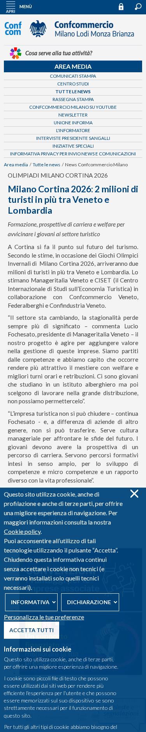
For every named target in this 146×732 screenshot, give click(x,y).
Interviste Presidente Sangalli (73, 138)
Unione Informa (73, 122)
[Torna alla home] (73, 41)
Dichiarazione (89, 602)
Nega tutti (134, 494)
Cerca (138, 6)
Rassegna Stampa (73, 99)
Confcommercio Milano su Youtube (73, 107)
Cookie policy (22, 531)
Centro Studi (73, 83)
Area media (73, 66)
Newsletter (73, 114)
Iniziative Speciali (73, 145)
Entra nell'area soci (124, 6)
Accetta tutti (31, 630)
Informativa (30, 602)
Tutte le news (73, 91)
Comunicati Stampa (73, 75)
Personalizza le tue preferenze (44, 616)
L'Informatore (73, 130)
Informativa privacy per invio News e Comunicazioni (73, 153)
